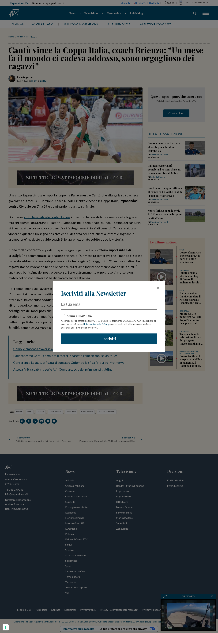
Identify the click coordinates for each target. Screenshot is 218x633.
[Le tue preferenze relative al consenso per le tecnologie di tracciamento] (6, 627)
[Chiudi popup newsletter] (158, 288)
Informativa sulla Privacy (96, 324)
